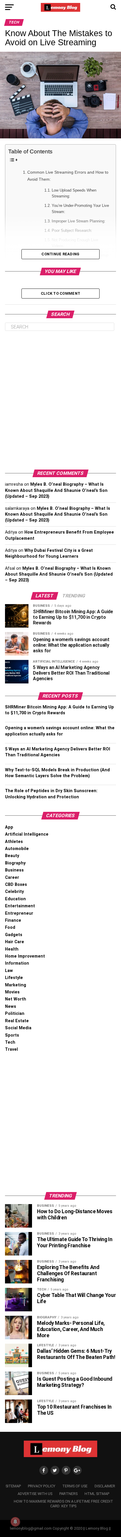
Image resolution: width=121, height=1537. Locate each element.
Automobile (17, 848)
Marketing (15, 985)
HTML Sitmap (97, 1493)
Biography (15, 863)
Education (15, 898)
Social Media (18, 1027)
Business (14, 870)
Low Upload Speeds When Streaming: (74, 193)
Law (9, 970)
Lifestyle (14, 977)
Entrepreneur (19, 913)
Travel (11, 1049)
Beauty (12, 855)
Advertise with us (35, 1493)
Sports (12, 1035)
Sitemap (13, 1486)
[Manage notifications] (15, 1521)
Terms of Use (75, 1486)
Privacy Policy (41, 1486)
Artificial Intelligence (26, 834)
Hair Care (14, 941)
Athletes (14, 841)
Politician (14, 1013)
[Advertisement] (60, 400)
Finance (13, 920)
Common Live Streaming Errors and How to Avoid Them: (67, 175)
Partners (68, 1493)
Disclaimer (105, 1486)
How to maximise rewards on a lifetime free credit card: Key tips (63, 1503)
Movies (12, 992)
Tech (10, 1042)
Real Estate (17, 1020)
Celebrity (14, 891)
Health (12, 949)
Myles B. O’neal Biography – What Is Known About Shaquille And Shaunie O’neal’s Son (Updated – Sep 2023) (56, 490)
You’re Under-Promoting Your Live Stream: (80, 208)
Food (10, 927)
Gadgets (13, 934)
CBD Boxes (16, 884)
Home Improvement (25, 956)
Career (12, 877)
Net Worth (15, 999)
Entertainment (20, 906)
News (10, 1006)
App (9, 827)
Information (17, 963)
